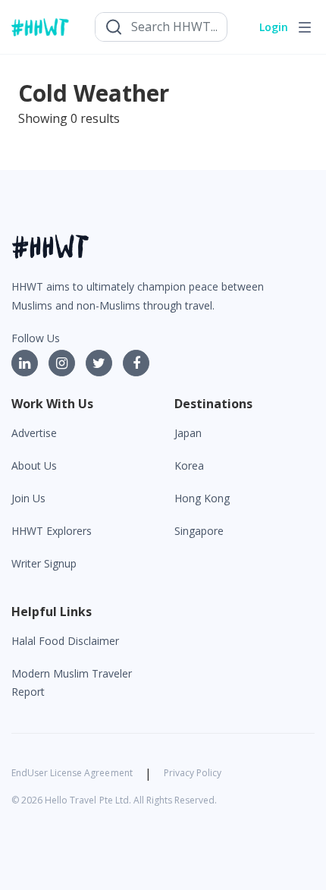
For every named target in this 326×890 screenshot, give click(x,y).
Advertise (34, 433)
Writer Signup (44, 563)
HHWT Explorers (51, 531)
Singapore (199, 531)
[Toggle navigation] (305, 27)
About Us (34, 465)
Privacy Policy (192, 772)
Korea (189, 465)
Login (273, 27)
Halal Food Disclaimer (65, 641)
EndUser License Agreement (72, 772)
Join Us (28, 498)
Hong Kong (202, 498)
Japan (188, 433)
